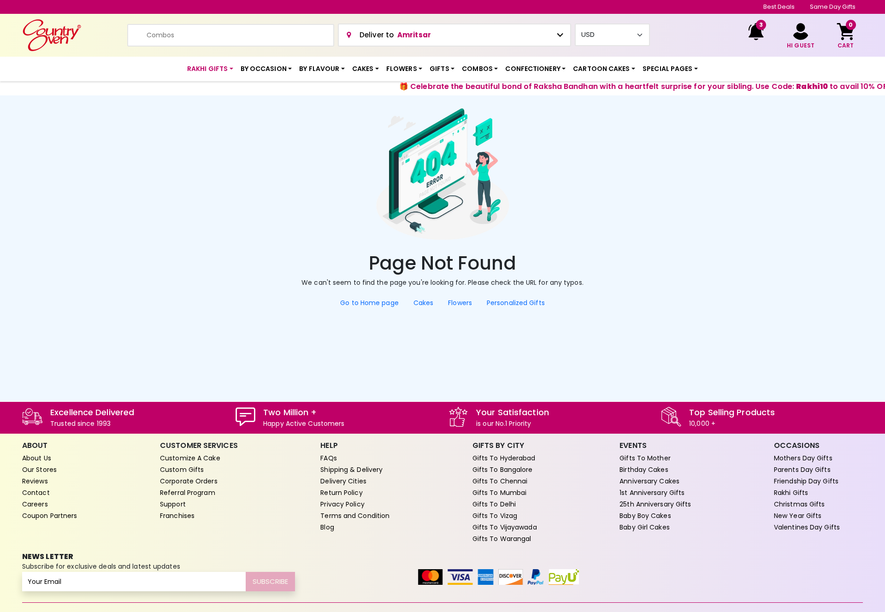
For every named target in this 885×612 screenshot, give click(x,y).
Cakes (423, 302)
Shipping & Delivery (351, 469)
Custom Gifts (182, 469)
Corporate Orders (189, 481)
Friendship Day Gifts (806, 481)
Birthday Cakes (644, 469)
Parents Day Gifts (802, 469)
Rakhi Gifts (791, 492)
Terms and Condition (354, 515)
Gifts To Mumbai (499, 492)
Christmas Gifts (799, 504)
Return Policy (341, 492)
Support (173, 504)
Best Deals (779, 6)
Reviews (35, 481)
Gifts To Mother (645, 458)
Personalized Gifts (516, 302)
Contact (36, 492)
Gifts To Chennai (500, 481)
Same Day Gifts (833, 6)
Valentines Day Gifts (807, 527)
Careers (35, 504)
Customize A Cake (190, 458)
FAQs (328, 458)
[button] (210, 68)
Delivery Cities (343, 481)
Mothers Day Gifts (803, 458)
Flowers (460, 302)
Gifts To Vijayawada (504, 527)
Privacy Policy (342, 504)
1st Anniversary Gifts (652, 492)
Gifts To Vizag (494, 515)
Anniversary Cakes (649, 481)
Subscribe (270, 581)
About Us (36, 458)
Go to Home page (369, 302)
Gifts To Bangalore (502, 469)
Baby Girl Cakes (645, 527)
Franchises (177, 515)
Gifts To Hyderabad (504, 458)
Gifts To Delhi (494, 504)
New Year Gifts (797, 515)
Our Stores (39, 469)
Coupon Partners (49, 515)
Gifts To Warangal (501, 538)
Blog (327, 527)
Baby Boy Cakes (645, 515)
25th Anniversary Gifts (655, 504)
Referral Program (187, 492)
